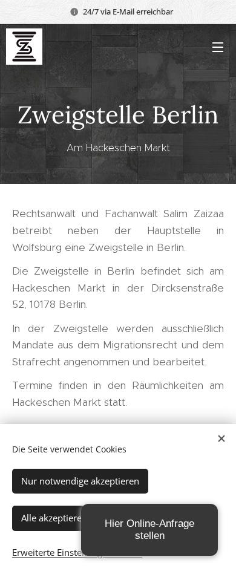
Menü (218, 46)
